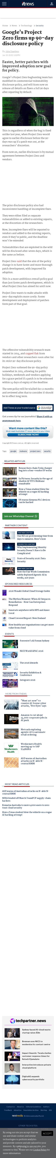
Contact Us (10, 1107)
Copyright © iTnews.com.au (12, 443)
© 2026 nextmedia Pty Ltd (34, 1116)
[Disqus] (28, 859)
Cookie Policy (40, 1150)
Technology (26, 25)
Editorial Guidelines (33, 1107)
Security (40, 25)
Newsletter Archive (30, 1110)
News (14, 25)
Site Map (43, 1110)
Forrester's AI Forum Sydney (34, 641)
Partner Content (16, 525)
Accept (47, 1133)
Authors (46, 1107)
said (19, 261)
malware (23, 451)
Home (5, 25)
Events (9, 633)
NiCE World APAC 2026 (31, 651)
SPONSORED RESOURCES (18, 583)
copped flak (32, 354)
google (13, 451)
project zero (35, 451)
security (47, 451)
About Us (20, 1107)
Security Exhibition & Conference (30, 674)
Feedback (8, 1110)
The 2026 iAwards (29, 663)
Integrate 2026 (27, 680)
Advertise (17, 1110)
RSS (50, 1110)
